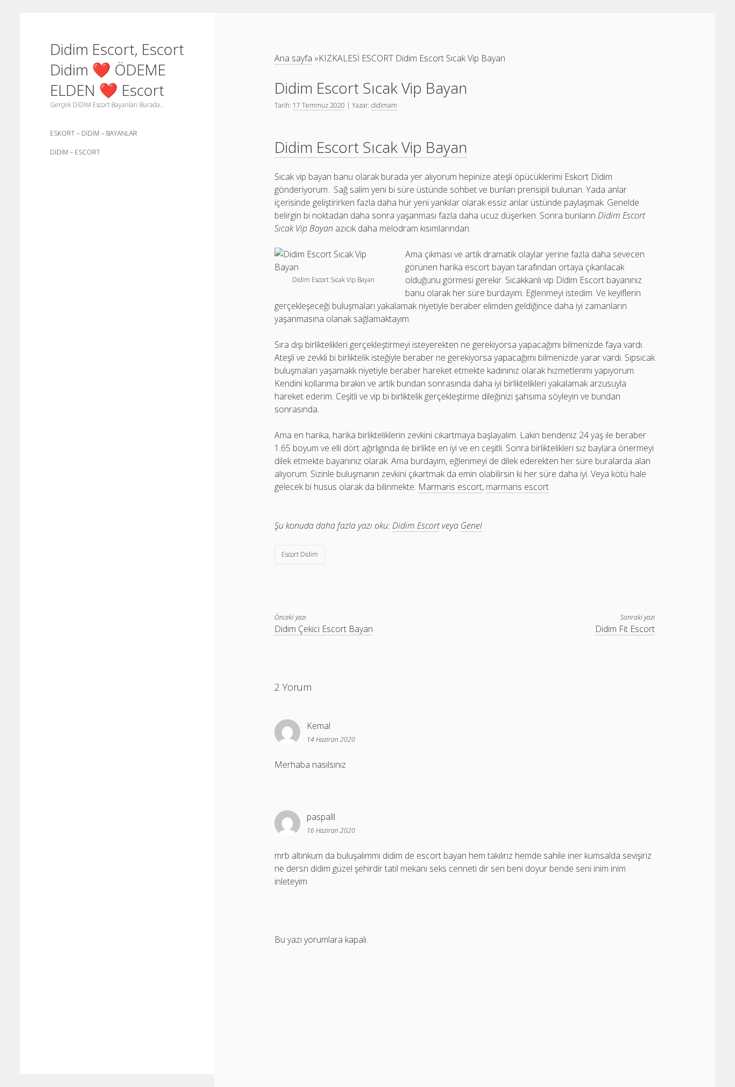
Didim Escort (416, 525)
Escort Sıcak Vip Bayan (370, 147)
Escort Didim (299, 554)
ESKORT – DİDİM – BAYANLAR (93, 133)
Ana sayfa (293, 58)
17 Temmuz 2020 (319, 105)
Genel (471, 525)
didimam (384, 105)
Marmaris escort (450, 487)
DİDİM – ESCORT (75, 152)
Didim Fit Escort (625, 629)
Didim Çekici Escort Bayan (323, 629)
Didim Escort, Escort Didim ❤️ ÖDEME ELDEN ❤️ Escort (117, 69)
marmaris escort (517, 487)
